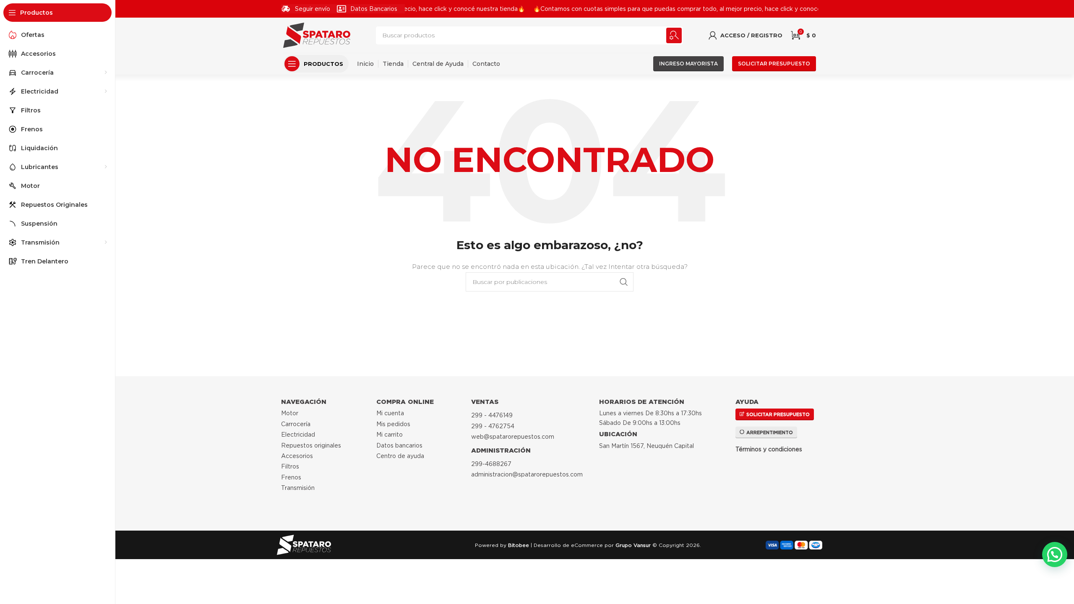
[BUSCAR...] (674, 35)
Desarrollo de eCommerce (568, 545)
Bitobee (518, 545)
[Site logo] (316, 35)
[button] (1054, 554)
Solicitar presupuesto (774, 63)
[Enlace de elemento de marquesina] (693, 8)
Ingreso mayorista (688, 63)
